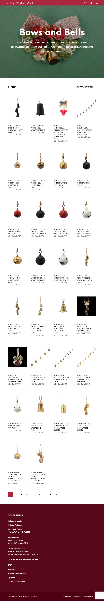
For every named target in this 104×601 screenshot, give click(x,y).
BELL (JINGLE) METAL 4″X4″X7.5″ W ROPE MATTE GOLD (61, 183)
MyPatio (11, 577)
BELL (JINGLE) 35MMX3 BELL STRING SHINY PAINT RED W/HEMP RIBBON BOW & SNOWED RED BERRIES (61, 132)
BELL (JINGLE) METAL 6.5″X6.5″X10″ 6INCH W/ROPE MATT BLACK (38, 278)
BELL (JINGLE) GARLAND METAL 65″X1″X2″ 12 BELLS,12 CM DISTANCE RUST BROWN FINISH (84, 130)
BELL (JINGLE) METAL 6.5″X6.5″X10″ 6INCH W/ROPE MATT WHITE (61, 278)
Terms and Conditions (72, 596)
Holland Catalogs (15, 525)
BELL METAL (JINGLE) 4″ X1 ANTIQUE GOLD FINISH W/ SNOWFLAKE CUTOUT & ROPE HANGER (15, 476)
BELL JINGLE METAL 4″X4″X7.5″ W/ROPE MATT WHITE (14, 426)
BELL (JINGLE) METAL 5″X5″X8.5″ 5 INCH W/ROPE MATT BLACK (38, 231)
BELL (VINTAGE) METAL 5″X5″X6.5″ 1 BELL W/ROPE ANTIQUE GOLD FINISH (60, 328)
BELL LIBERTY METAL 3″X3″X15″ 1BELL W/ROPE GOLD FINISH (38, 427)
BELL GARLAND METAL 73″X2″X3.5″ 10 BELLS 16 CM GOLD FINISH (61, 378)
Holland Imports (15, 521)
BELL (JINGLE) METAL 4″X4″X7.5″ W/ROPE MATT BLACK (84, 183)
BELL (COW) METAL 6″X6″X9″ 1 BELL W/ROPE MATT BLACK (38, 128)
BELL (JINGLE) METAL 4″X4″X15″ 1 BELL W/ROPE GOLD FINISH (15, 184)
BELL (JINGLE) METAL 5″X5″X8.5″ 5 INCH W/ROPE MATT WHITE (84, 231)
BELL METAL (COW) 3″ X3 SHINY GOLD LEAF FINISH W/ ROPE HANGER (84, 427)
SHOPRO (11, 569)
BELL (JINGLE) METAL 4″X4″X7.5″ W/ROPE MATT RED (15, 231)
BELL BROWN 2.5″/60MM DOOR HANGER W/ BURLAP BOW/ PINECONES (15, 378)
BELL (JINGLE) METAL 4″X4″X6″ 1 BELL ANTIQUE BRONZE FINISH (38, 184)
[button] (84, 2)
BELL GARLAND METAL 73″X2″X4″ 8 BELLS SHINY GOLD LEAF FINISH (83, 378)
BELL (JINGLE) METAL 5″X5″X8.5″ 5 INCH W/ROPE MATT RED (61, 231)
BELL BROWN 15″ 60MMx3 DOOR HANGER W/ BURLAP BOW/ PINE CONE (84, 327)
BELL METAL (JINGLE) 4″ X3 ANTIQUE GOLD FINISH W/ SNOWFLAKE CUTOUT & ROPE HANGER (38, 476)
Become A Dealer (15, 529)
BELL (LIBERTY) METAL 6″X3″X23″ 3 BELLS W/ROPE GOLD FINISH (84, 279)
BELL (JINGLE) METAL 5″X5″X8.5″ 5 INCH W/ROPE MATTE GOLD (15, 279)
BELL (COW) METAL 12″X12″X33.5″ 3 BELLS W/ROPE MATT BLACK (15, 129)
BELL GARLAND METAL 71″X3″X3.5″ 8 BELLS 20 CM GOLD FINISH (38, 378)
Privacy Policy (90, 596)
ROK (10, 565)
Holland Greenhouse (16, 573)
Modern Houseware (16, 581)
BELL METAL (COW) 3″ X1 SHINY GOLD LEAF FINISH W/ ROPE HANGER (61, 427)
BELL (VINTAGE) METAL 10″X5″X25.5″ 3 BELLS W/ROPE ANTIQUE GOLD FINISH (38, 328)
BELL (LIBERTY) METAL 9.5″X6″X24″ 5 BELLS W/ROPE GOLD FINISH (15, 327)
